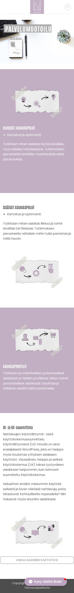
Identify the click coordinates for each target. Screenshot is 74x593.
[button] (67, 7)
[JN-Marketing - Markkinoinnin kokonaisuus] (37, 7)
